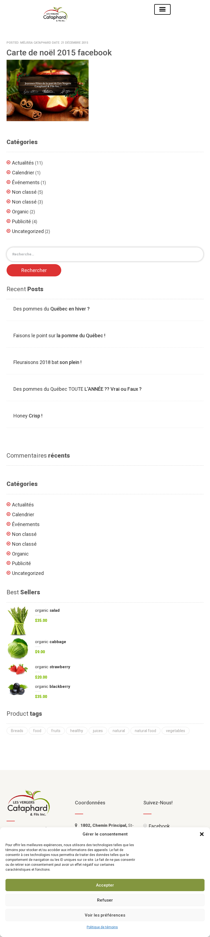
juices (98, 731)
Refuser (105, 900)
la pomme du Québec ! (59, 335)
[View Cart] (113, 9)
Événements (26, 182)
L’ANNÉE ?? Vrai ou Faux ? (77, 389)
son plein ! (47, 362)
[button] (202, 834)
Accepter (105, 885)
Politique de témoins (102, 927)
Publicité (21, 221)
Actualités (23, 163)
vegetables (175, 731)
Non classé (24, 192)
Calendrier (23, 172)
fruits (55, 731)
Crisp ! (27, 416)
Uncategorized (28, 231)
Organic (20, 211)
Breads (17, 731)
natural (119, 731)
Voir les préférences (105, 915)
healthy (76, 731)
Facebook (159, 826)
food (37, 731)
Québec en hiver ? (51, 309)
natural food (145, 731)
